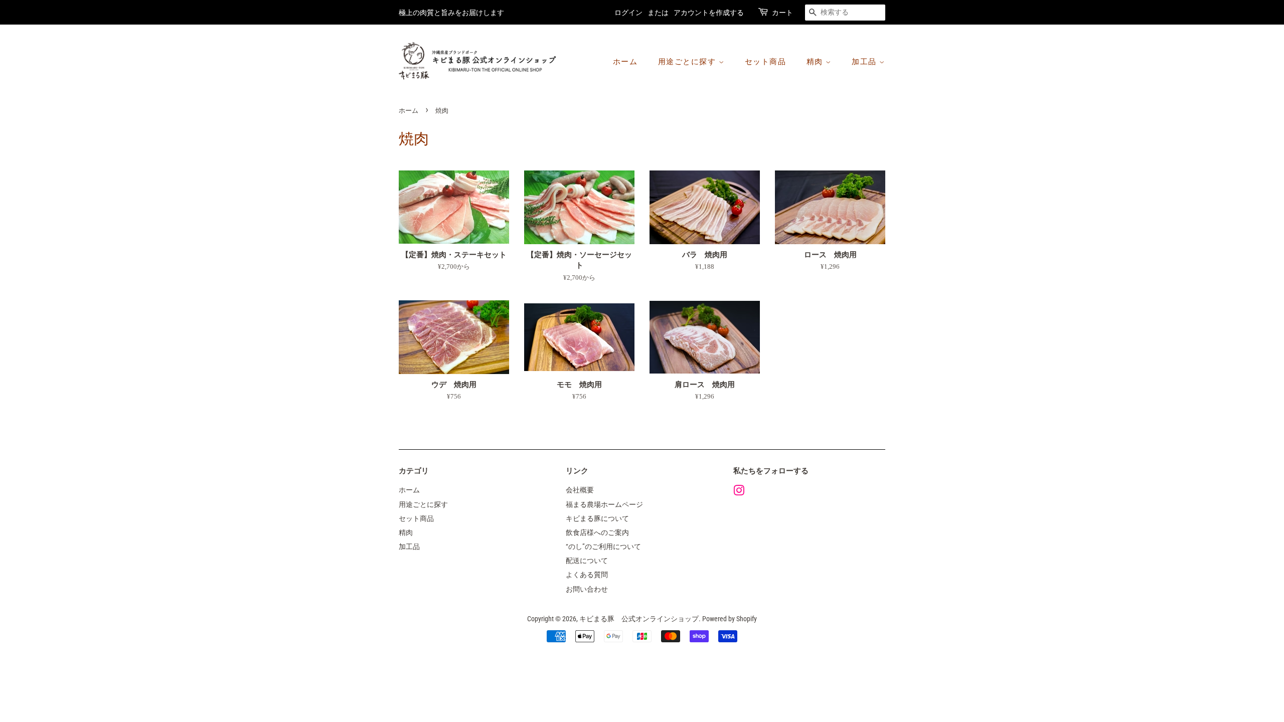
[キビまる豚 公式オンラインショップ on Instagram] (738, 492)
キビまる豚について (597, 518)
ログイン (628, 12)
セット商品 (765, 61)
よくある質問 (587, 575)
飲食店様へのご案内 (597, 532)
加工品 (865, 61)
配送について (587, 561)
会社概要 (580, 490)
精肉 (816, 61)
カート (782, 12)
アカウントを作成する (709, 12)
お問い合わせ (587, 589)
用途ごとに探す (688, 61)
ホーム (625, 61)
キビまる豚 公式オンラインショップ (639, 619)
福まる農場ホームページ (604, 504)
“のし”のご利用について (603, 547)
